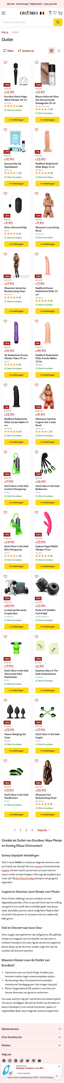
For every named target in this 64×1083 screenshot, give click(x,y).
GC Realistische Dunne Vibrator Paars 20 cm (16, 357)
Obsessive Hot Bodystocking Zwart (45, 796)
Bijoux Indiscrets (42, 106)
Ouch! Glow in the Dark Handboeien (16, 796)
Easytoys (39, 677)
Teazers (7, 740)
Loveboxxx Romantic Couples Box (15, 612)
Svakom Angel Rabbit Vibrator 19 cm (46, 548)
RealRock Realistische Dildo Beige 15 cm (46, 165)
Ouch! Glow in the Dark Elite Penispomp (16, 548)
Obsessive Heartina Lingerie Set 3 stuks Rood (45, 422)
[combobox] (27, 22)
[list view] (58, 50)
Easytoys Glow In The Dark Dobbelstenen (46, 672)
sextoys (39, 866)
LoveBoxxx (9, 616)
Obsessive (39, 234)
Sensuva (7, 170)
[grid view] (51, 50)
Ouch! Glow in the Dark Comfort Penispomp (16, 488)
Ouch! (6, 492)
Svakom (38, 553)
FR (50, 14)
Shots (6, 230)
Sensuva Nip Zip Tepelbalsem (12, 165)
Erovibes (8, 103)
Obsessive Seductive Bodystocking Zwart (15, 290)
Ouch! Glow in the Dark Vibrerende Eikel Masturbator (16, 673)
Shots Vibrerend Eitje (15, 227)
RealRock (39, 170)
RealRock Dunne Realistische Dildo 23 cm (46, 291)
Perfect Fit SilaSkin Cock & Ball (45, 612)
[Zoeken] (57, 22)
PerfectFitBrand (42, 616)
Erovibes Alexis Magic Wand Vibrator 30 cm (15, 98)
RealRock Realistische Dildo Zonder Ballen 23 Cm (46, 358)
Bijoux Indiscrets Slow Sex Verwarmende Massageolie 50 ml (47, 99)
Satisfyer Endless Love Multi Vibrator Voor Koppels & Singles (31, 1068)
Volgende (42, 830)
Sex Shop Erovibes (25, 878)
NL (50, 11)
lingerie (5, 870)
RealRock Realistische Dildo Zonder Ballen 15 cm (16, 422)
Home (5, 32)
